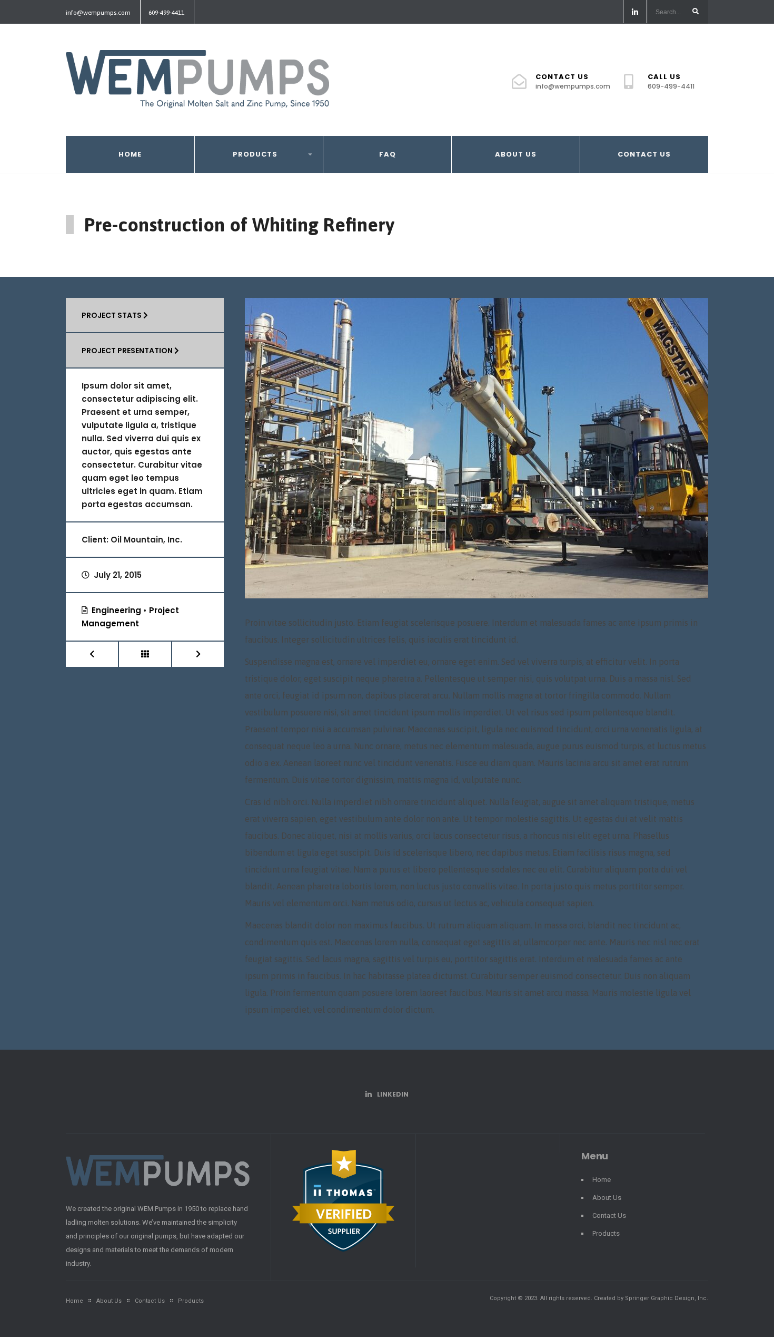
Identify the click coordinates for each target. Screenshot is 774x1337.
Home (130, 154)
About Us (516, 154)
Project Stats (112, 315)
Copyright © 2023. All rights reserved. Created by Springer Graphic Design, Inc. (599, 1298)
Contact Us (572, 81)
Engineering (116, 610)
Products (255, 154)
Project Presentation (128, 350)
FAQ (387, 154)
